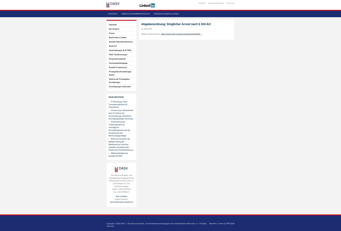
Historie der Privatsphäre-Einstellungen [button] (119, 80)
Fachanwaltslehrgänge (118, 63)
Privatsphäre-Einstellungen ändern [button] (120, 73)
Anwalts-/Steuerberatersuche (135, 14)
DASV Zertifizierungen (118, 55)
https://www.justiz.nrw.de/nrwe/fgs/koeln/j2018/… (181, 34)
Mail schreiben (121, 196)
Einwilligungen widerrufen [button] (120, 87)
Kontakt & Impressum (118, 67)
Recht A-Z (113, 46)
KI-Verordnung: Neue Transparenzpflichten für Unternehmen (118, 104)
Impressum (230, 3)
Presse (112, 33)
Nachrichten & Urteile (117, 38)
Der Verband (114, 29)
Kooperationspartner (117, 59)
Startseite (201, 3)
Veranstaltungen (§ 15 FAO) (166, 14)
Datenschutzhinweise (216, 3)
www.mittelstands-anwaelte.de (121, 202)
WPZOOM (230, 224)
